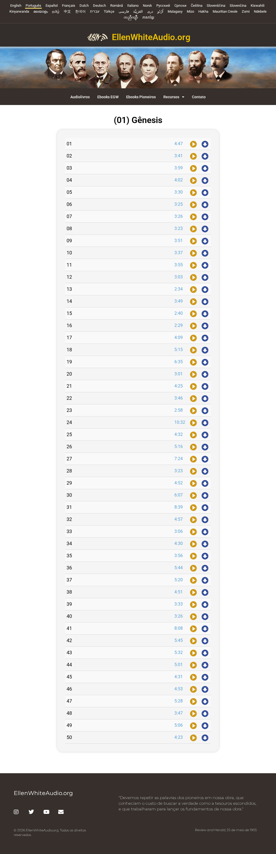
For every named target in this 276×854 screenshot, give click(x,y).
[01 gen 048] (193, 713)
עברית (94, 11)
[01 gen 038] (193, 592)
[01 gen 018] (193, 349)
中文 (67, 11)
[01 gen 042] (193, 640)
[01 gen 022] (193, 398)
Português (33, 6)
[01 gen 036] (193, 568)
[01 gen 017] (193, 337)
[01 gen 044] (193, 665)
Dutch (84, 6)
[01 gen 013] (193, 289)
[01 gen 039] (193, 604)
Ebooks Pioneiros (141, 97)
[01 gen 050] (193, 737)
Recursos (171, 97)
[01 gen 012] (193, 277)
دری (150, 11)
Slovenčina (238, 6)
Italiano (133, 6)
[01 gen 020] (193, 374)
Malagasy (175, 11)
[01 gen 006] (193, 204)
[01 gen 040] (193, 616)
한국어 (80, 11)
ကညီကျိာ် (131, 17)
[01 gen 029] (193, 483)
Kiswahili (257, 6)
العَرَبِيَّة (138, 11)
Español (52, 6)
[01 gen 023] (193, 410)
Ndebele (260, 11)
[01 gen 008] (193, 228)
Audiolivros (80, 97)
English (15, 6)
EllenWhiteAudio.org (151, 37)
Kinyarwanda (19, 11)
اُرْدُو (160, 11)
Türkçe (109, 11)
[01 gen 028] (193, 471)
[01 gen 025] (193, 434)
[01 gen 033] (193, 531)
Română (116, 6)
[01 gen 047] (193, 701)
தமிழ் (56, 11)
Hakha (203, 11)
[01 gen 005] (193, 192)
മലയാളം (40, 11)
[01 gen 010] (193, 253)
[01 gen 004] (193, 180)
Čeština (196, 6)
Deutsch (99, 6)
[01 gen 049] (193, 725)
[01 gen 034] (193, 543)
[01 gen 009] (193, 240)
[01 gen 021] (193, 386)
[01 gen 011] (193, 265)
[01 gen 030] (193, 495)
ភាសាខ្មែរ (148, 17)
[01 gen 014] (193, 301)
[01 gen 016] (193, 325)
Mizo (190, 11)
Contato (199, 97)
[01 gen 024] (193, 422)
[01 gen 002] (193, 156)
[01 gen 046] (193, 689)
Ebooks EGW (108, 97)
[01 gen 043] (193, 652)
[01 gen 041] (193, 628)
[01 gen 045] (193, 677)
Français (68, 6)
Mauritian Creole (225, 11)
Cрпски (180, 6)
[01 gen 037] (193, 580)
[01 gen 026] (193, 446)
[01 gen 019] (193, 362)
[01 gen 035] (193, 555)
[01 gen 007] (193, 216)
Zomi (246, 11)
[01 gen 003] (193, 168)
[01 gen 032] (193, 519)
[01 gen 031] (193, 507)
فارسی (124, 11)
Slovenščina (216, 6)
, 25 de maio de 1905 (226, 830)
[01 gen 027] (193, 459)
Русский (163, 6)
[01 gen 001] (193, 144)
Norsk (147, 6)
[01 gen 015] (193, 313)
